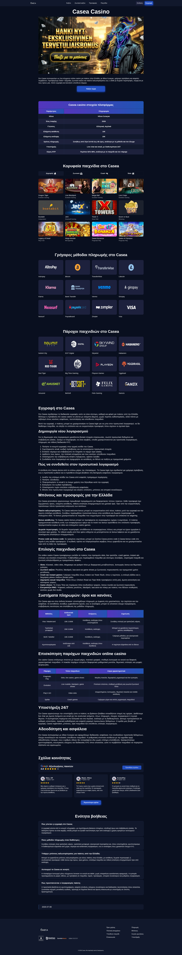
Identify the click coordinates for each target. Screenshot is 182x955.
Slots (129, 173)
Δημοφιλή (49, 173)
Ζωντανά (76, 173)
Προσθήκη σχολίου (131, 767)
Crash (103, 173)
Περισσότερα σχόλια (91, 802)
